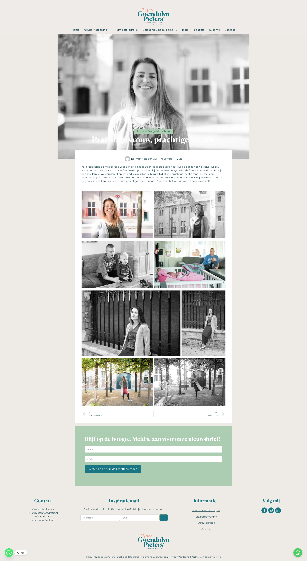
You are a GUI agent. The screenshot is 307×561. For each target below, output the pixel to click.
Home (75, 30)
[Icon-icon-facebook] (264, 510)
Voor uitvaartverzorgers (206, 510)
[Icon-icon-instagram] (271, 510)
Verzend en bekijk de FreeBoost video (113, 469)
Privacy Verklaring (180, 556)
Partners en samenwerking (206, 556)
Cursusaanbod (206, 522)
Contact (229, 30)
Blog (185, 30)
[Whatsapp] (9, 552)
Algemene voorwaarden (154, 556)
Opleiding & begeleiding (157, 30)
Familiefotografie (127, 30)
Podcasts (198, 30)
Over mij (214, 30)
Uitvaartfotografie (95, 30)
